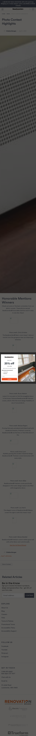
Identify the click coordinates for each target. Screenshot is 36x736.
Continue (9, 379)
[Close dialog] (34, 355)
